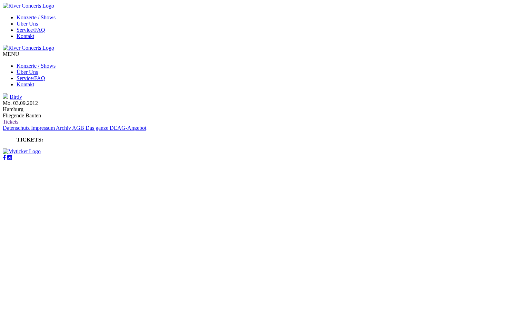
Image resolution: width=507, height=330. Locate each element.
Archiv (64, 128)
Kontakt (25, 36)
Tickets (10, 122)
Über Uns (27, 24)
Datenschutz (17, 128)
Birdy (16, 97)
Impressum (43, 128)
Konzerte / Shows (36, 17)
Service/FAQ (31, 30)
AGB (79, 128)
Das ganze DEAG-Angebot (116, 128)
